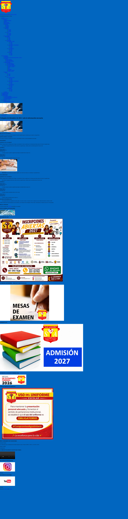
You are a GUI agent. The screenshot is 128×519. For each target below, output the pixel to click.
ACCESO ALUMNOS (7, 96)
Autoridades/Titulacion (7, 20)
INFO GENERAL (5, 55)
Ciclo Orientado (8, 40)
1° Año (9, 37)
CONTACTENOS (7, 100)
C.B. (7, 72)
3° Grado (9, 31)
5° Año (11, 43)
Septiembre (10, 69)
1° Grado (9, 29)
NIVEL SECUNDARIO (10, 61)
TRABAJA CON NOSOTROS (9, 101)
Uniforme (5, 91)
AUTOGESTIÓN (5, 95)
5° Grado (9, 34)
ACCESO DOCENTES (8, 98)
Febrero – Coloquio (11, 63)
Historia (5, 19)
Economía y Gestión (11, 41)
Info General (4, 115)
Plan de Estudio (6, 22)
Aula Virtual (6, 58)
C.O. (7, 76)
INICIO (3, 17)
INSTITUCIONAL (5, 18)
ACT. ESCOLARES (5, 92)
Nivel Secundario (7, 35)
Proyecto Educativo (7, 23)
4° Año (11, 42)
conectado (9, 206)
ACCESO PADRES (7, 99)
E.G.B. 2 (7, 32)
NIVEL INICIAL (9, 59)
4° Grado (9, 33)
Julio (9, 68)
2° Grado (9, 30)
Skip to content (2, 0)
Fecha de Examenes (7, 62)
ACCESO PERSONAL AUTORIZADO (10, 97)
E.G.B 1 (7, 28)
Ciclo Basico (8, 36)
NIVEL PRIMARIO (9, 60)
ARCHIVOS (6, 56)
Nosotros (5, 21)
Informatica (10, 52)
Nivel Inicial (6, 24)
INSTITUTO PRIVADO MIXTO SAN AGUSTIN (8, 14)
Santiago (12, 120)
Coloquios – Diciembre (11, 65)
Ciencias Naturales (11, 48)
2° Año (9, 38)
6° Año (11, 47)
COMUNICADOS (5, 93)
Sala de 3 (7, 25)
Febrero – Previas (11, 71)
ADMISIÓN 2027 (5, 94)
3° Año (9, 39)
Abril (9, 67)
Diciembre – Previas (11, 70)
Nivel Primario (6, 27)
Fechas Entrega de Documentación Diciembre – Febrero (13, 57)
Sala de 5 (7, 26)
